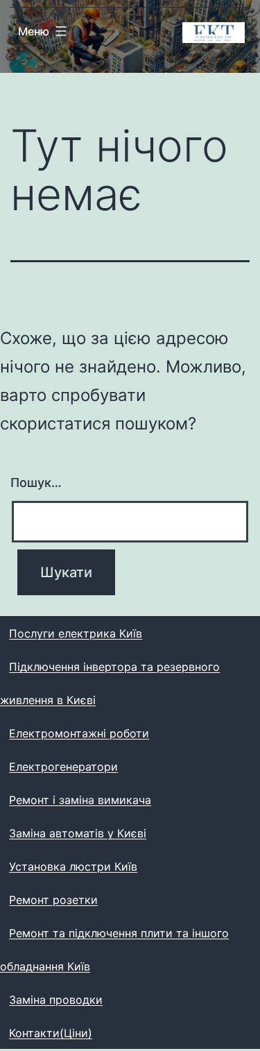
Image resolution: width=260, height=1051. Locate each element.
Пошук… (36, 482)
